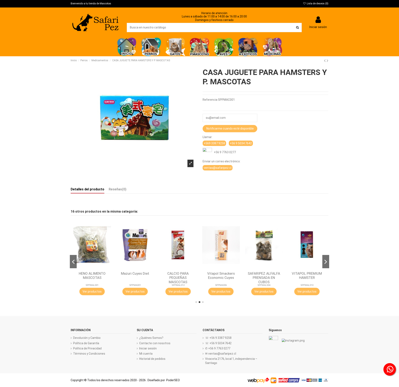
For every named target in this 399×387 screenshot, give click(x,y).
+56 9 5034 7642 (241, 143)
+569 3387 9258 (214, 143)
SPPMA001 (135, 285)
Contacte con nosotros (154, 343)
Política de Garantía (86, 343)
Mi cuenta (146, 353)
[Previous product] (325, 60)
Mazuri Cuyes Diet (135, 273)
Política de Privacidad (87, 348)
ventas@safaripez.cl (218, 167)
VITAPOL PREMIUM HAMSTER (307, 275)
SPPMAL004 (263, 285)
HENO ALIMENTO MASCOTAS (92, 275)
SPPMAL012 (178, 285)
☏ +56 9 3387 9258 (218, 337)
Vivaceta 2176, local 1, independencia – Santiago (231, 361)
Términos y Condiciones (89, 353)
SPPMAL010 (306, 285)
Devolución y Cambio (87, 337)
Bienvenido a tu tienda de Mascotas (91, 3)
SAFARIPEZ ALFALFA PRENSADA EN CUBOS (264, 277)
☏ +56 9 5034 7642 (218, 343)
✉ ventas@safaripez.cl (220, 353)
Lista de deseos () (317, 3)
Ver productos (92, 291)
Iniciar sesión (148, 348)
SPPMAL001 (92, 285)
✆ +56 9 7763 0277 (217, 348)
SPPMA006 (221, 285)
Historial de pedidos (152, 358)
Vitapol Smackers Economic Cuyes (221, 275)
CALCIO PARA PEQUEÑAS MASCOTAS (178, 277)
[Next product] (327, 60)
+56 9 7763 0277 (224, 152)
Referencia (210, 99)
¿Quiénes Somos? (151, 337)
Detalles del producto (87, 189)
